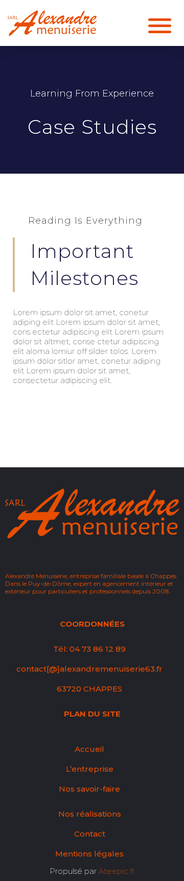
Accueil (89, 749)
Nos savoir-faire (89, 789)
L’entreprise (89, 769)
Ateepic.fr (117, 871)
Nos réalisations (89, 814)
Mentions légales (89, 854)
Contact (89, 834)
